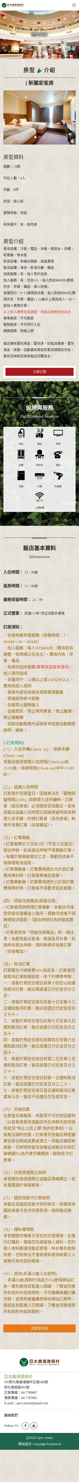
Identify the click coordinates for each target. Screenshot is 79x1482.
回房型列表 (39, 1328)
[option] (39, 117)
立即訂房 (39, 372)
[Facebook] (25, 1426)
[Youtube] (33, 1426)
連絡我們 (11, 1415)
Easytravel (54, 1444)
